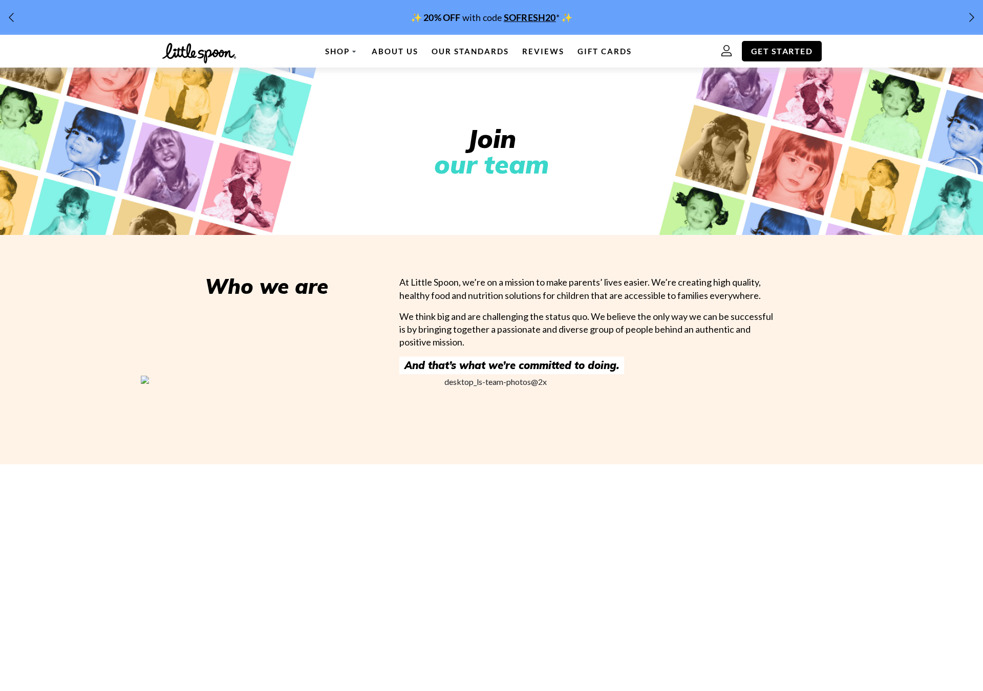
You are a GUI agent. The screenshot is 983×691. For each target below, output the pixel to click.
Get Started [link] (782, 51)
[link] (491, 17)
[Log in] (731, 51)
